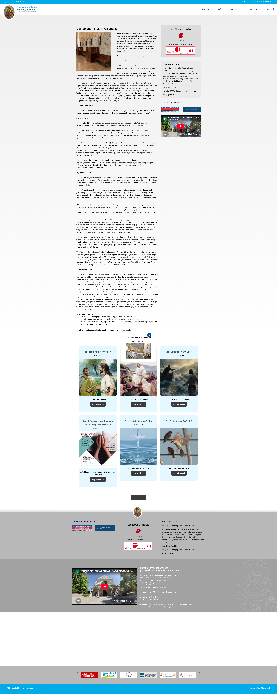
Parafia (219, 9)
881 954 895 (268, 2)
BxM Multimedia (263, 687)
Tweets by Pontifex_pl (173, 102)
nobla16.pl (16, 687)
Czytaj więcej (98, 404)
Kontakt (267, 9)
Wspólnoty (251, 9)
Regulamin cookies (31, 687)
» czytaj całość (168, 94)
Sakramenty (234, 9)
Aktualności (205, 9)
